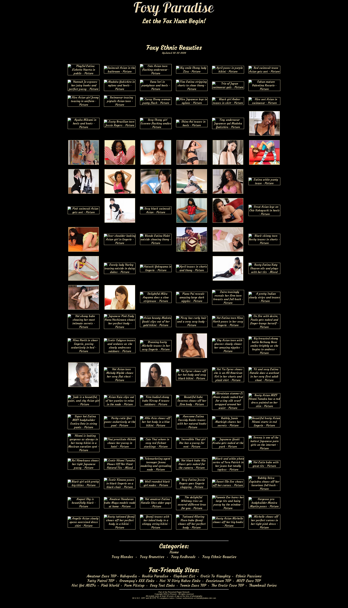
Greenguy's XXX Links (136, 580)
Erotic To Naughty (215, 576)
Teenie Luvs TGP (193, 585)
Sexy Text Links (162, 585)
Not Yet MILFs (83, 585)
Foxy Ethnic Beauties (219, 556)
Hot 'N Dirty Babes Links (180, 580)
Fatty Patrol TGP (100, 580)
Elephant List (184, 576)
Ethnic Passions (249, 576)
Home (174, 552)
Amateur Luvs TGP (101, 576)
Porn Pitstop (134, 585)
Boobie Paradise (155, 576)
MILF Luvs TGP (248, 580)
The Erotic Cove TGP (227, 585)
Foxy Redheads (183, 556)
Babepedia (128, 576)
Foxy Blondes (122, 556)
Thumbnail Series (263, 585)
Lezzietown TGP (218, 580)
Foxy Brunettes (152, 556)
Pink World (110, 585)
